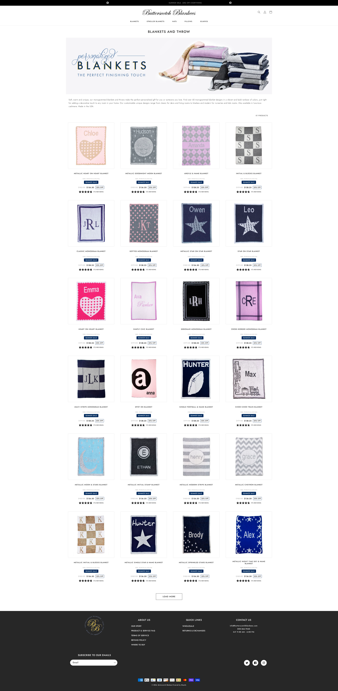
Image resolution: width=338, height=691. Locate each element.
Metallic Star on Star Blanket (196, 251)
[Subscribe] (114, 663)
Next (230, 3)
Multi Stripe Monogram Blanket (91, 407)
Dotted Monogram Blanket (144, 251)
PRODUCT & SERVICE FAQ (143, 630)
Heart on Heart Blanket (91, 329)
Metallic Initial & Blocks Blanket (91, 563)
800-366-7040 (243, 629)
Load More (169, 596)
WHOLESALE (188, 626)
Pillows (188, 22)
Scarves (204, 22)
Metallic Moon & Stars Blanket (91, 485)
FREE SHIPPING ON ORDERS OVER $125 (169, 3)
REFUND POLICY (138, 640)
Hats (174, 22)
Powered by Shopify (179, 685)
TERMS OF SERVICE (140, 635)
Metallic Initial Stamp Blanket (144, 485)
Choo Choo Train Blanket (248, 407)
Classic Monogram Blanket (91, 251)
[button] (259, 12)
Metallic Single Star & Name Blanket (144, 563)
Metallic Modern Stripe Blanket (196, 485)
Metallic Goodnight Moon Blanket (143, 173)
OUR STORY (136, 626)
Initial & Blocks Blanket (249, 173)
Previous (107, 3)
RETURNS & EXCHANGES (193, 630)
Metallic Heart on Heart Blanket (91, 173)
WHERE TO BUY (138, 644)
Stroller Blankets (155, 22)
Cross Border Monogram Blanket (249, 329)
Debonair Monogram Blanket (196, 329)
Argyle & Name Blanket (196, 173)
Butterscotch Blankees (165, 685)
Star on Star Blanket (249, 251)
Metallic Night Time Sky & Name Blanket (249, 562)
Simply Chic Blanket (143, 329)
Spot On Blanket (143, 407)
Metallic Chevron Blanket (249, 485)
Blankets (134, 22)
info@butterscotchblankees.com (243, 625)
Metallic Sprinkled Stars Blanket (196, 563)
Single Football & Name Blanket (196, 407)
